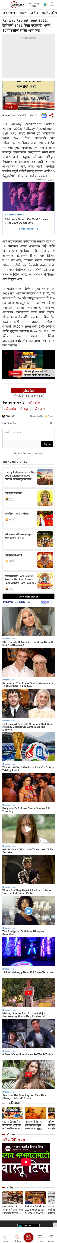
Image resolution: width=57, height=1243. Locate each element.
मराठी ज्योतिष (33, 402)
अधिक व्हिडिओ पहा (13, 1140)
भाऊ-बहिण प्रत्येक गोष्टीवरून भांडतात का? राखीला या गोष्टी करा (12, 1125)
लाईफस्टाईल (10, 409)
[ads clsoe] (55, 1225)
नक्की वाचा (13, 1103)
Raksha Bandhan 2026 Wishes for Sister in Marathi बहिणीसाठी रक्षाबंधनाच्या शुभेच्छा (35, 1210)
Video (11, 1134)
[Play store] (45, 4)
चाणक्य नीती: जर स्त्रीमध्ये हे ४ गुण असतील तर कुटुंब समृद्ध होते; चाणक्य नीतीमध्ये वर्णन (34, 1125)
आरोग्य (34, 13)
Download (10, 107)
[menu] (5, 5)
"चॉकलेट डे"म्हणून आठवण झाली (28, 395)
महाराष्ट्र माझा (9, 13)
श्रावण (23, 13)
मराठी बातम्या (38, 409)
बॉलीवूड (24, 409)
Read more (15, 373)
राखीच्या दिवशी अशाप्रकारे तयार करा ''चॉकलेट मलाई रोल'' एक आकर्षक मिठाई (12, 1210)
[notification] (52, 4)
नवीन (10, 1187)
